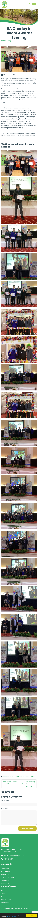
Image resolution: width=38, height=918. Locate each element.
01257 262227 (8, 859)
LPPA (3, 896)
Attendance (5, 902)
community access (10, 777)
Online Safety (6, 899)
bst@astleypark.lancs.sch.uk (14, 855)
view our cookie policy (11, 916)
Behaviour (5, 890)
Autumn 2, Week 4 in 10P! (10, 783)
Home (3, 41)
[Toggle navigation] (34, 4)
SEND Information (7, 877)
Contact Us (5, 883)
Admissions (5, 868)
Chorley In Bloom (23, 777)
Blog (9, 41)
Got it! (31, 915)
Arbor (3, 893)
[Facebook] (29, 4)
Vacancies (5, 880)
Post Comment (27, 828)
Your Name (5, 801)
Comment (5, 809)
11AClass (32, 777)
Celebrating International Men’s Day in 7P (28, 784)
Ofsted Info (5, 874)
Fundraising (5, 871)
